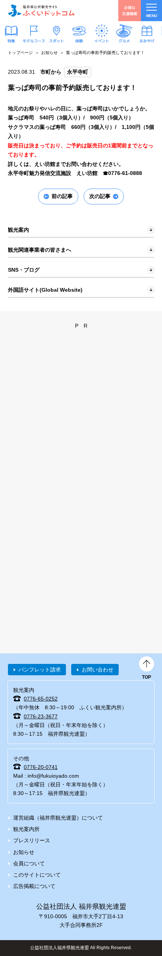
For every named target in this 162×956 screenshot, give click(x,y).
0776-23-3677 (41, 716)
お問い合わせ (97, 670)
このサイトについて (37, 875)
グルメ (124, 40)
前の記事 (62, 196)
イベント (101, 40)
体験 (79, 40)
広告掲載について (34, 886)
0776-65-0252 (41, 699)
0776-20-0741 (41, 767)
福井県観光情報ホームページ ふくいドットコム (41, 11)
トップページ (20, 52)
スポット (56, 40)
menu (151, 16)
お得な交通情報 (129, 10)
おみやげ (146, 40)
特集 (11, 40)
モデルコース (34, 40)
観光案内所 (26, 829)
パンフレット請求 (39, 670)
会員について (29, 863)
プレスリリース (31, 840)
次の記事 (99, 196)
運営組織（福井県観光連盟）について (58, 818)
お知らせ (49, 52)
